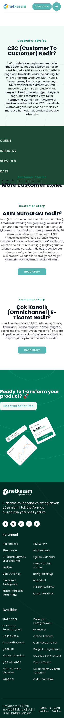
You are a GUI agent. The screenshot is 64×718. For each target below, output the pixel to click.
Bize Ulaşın (9, 550)
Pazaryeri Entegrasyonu (42, 621)
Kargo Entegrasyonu (47, 649)
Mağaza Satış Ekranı (47, 656)
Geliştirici (39, 580)
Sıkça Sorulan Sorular (42, 565)
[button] (56, 6)
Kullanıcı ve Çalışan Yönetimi (46, 670)
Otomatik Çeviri (13, 642)
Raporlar (8, 679)
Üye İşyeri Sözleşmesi (9, 582)
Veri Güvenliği (11, 574)
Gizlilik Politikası (43, 587)
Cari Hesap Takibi (45, 642)
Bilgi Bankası (41, 550)
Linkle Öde (40, 544)
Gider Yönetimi (43, 679)
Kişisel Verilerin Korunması (12, 593)
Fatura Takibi (42, 662)
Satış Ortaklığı (43, 574)
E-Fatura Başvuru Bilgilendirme (14, 559)
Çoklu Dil (8, 649)
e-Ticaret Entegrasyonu (11, 627)
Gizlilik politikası (44, 709)
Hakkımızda (10, 544)
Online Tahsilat (43, 636)
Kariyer (7, 567)
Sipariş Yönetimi (13, 655)
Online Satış (10, 636)
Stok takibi (9, 619)
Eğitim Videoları (44, 557)
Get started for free (18, 406)
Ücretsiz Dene (42, 6)
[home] (14, 6)
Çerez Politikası (43, 593)
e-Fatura (39, 629)
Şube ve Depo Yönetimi (11, 670)
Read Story (32, 272)
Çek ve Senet (11, 662)
